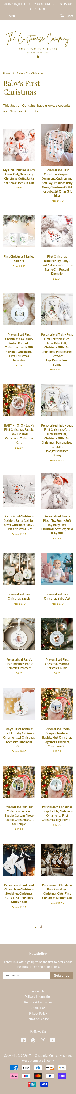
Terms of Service (38, 1019)
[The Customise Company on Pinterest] (33, 1041)
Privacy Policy (38, 1013)
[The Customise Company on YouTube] (52, 1041)
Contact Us (38, 1008)
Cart (69, 16)
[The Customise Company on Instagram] (43, 1041)
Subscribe (61, 975)
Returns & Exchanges (38, 1002)
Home (6, 73)
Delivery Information (38, 996)
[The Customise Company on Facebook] (23, 1041)
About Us (38, 991)
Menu (12, 16)
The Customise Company (45, 1055)
